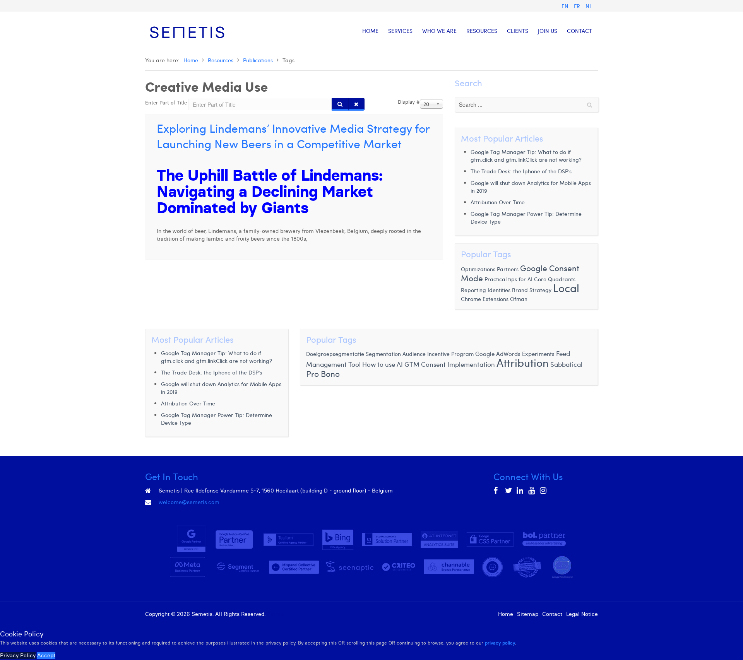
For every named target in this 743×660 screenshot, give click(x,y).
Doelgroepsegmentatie (335, 353)
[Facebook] (497, 490)
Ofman (518, 299)
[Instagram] (544, 490)
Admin (275, 613)
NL (588, 6)
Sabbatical (566, 364)
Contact (552, 613)
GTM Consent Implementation (449, 364)
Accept (46, 655)
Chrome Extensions (484, 299)
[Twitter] (509, 490)
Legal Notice (582, 613)
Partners (508, 269)
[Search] (340, 104)
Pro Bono (323, 373)
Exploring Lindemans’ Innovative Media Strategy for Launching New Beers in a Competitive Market (293, 135)
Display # (409, 102)
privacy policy (500, 643)
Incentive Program (450, 353)
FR (578, 6)
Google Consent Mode (520, 272)
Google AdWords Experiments (515, 353)
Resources (220, 60)
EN (566, 6)
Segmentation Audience (396, 353)
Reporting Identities (485, 290)
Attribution (522, 362)
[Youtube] (532, 490)
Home (190, 60)
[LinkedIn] (520, 490)
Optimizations (478, 269)
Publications (258, 60)
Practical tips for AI (509, 279)
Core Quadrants (554, 279)
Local (566, 287)
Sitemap (527, 613)
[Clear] (356, 104)
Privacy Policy (18, 655)
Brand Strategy (531, 290)
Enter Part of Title (166, 102)
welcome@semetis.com (189, 502)
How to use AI (382, 364)
